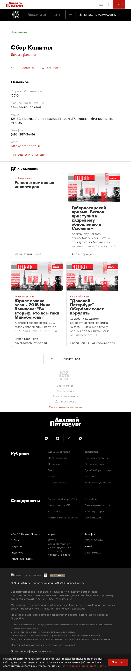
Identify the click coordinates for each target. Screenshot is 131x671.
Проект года (92, 476)
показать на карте (59, 554)
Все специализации (65, 396)
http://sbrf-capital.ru (26, 146)
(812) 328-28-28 (94, 540)
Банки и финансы (23, 54)
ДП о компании (51, 67)
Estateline (91, 499)
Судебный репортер (98, 470)
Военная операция (96, 458)
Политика (54, 464)
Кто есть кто (55, 511)
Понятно (118, 662)
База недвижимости (97, 505)
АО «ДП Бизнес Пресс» (25, 534)
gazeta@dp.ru (93, 552)
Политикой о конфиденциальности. (83, 665)
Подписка (17, 552)
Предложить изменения (32, 154)
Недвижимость (57, 458)
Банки (52, 470)
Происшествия (94, 464)
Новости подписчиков (99, 482)
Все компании (66, 385)
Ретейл (52, 476)
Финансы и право (59, 451)
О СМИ (15, 540)
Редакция (17, 546)
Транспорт (91, 451)
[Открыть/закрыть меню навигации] (101, 4)
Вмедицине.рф (94, 511)
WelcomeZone (93, 517)
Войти (118, 4)
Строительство (57, 482)
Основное (28, 67)
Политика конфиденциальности (31, 651)
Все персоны (65, 391)
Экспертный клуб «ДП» (62, 499)
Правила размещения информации (65, 407)
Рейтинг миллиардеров (63, 517)
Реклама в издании (23, 558)
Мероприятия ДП (59, 505)
